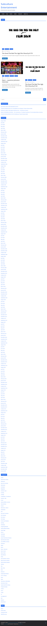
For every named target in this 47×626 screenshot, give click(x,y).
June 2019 (3, 280)
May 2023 (3, 194)
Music (11, 13)
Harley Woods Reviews (5, 528)
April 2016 (3, 352)
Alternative (3, 485)
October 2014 (3, 386)
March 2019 (3, 286)
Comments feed (4, 612)
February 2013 (3, 423)
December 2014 (4, 382)
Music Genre (3, 551)
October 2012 (3, 431)
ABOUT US (26, 13)
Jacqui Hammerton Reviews (6, 537)
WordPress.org (4, 614)
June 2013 (3, 416)
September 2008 (4, 467)
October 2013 (3, 408)
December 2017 (4, 314)
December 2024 (4, 158)
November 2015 (4, 361)
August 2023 (3, 188)
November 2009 (4, 463)
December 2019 (4, 271)
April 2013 (3, 420)
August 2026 (3, 120)
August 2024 (3, 166)
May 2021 (3, 239)
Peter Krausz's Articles (5, 560)
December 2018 (4, 292)
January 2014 (3, 403)
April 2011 (3, 454)
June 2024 (3, 169)
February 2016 (3, 356)
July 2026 (2, 122)
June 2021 (3, 237)
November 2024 (4, 160)
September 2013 (4, 410)
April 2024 (3, 173)
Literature (3, 543)
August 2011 (3, 450)
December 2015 (4, 359)
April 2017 (3, 329)
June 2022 (3, 214)
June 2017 (3, 326)
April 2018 (3, 307)
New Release (3, 554)
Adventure (3, 481)
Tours (2, 590)
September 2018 (4, 297)
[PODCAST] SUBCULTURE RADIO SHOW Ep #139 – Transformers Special (14, 110)
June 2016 (3, 348)
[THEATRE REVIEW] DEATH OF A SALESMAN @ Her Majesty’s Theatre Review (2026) (16, 108)
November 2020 (4, 250)
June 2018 (3, 303)
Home (3, 13)
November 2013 (4, 407)
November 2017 (4, 316)
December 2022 (4, 203)
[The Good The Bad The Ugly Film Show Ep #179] (23, 34)
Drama (2, 505)
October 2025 (3, 139)
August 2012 (3, 435)
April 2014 (3, 397)
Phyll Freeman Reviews (5, 562)
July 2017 (2, 324)
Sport (2, 577)
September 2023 (4, 186)
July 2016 (2, 346)
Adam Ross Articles (4, 479)
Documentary (3, 504)
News (15, 13)
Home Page (3, 530)
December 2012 (4, 427)
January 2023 (3, 201)
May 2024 (3, 171)
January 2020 (3, 269)
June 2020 (3, 260)
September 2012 (4, 433)
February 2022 (3, 222)
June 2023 (3, 192)
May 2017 (3, 327)
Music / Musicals (4, 549)
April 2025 (3, 150)
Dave (9, 51)
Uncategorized (3, 596)
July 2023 (2, 190)
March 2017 (3, 331)
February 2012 (3, 442)
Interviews (3, 534)
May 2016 (3, 350)
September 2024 (4, 164)
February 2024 (3, 177)
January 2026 (3, 134)
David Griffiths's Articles (5, 502)
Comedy (2, 492)
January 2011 (3, 459)
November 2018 (4, 294)
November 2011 (4, 446)
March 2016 (3, 354)
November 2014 (4, 384)
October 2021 (3, 230)
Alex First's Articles (4, 483)
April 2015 (3, 374)
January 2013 (3, 425)
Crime (2, 500)
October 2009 (3, 465)
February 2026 (3, 132)
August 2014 (3, 390)
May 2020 (3, 262)
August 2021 (3, 233)
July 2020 (2, 258)
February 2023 (3, 199)
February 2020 (3, 267)
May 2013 (3, 418)
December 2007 (4, 469)
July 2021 (2, 235)
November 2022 (4, 205)
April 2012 (3, 440)
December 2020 (4, 248)
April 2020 (3, 263)
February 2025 (3, 154)
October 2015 (3, 363)
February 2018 (3, 310)
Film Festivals (3, 515)
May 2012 (3, 439)
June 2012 (3, 437)
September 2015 (4, 365)
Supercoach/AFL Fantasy (5, 584)
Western (2, 600)
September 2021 (4, 231)
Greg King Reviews (4, 526)
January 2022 (3, 224)
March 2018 (3, 309)
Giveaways (3, 524)
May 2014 (3, 395)
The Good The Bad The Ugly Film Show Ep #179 (17, 53)
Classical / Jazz (3, 490)
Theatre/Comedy (4, 586)
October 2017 (3, 318)
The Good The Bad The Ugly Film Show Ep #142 (34, 85)
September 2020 (4, 254)
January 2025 (3, 156)
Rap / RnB (3, 568)
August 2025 (3, 143)
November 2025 (4, 137)
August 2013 (3, 412)
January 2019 (3, 290)
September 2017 (4, 320)
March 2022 (3, 220)
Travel (2, 592)
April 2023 (3, 196)
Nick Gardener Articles (5, 558)
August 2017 (3, 322)
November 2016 (4, 339)
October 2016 (3, 341)
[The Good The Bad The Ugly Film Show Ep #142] (35, 70)
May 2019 (3, 282)
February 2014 (3, 401)
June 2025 (3, 147)
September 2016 (4, 342)
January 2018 (3, 312)
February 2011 (3, 457)
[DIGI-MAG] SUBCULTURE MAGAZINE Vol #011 (9, 106)
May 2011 (3, 452)
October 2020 (3, 252)
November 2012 (4, 429)
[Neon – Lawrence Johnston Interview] (12, 68)
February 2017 (3, 333)
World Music (3, 601)
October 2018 (3, 295)
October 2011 (3, 448)
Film (7, 13)
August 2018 (3, 299)
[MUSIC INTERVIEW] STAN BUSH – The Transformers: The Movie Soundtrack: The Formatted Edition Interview (22, 112)
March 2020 (3, 265)
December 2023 (4, 181)
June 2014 (3, 393)
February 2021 (3, 245)
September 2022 (4, 209)
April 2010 (3, 461)
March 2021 (3, 243)
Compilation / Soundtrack (6, 496)
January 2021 (3, 246)
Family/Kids (3, 509)
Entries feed (3, 610)
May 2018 (3, 305)
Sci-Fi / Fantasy (4, 575)
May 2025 (3, 149)
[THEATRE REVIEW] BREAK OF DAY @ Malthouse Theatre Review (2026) (14, 114)
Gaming (2, 522)
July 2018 (2, 301)
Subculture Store (4, 583)
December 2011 (4, 444)
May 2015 (3, 373)
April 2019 (3, 284)
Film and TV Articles (4, 513)
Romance (2, 571)
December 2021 (4, 226)
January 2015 (3, 380)
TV (1, 594)
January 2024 (3, 179)
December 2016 (4, 337)
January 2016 (3, 358)
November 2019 (4, 273)
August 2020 (3, 256)
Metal (2, 545)
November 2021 (4, 228)
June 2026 (3, 124)
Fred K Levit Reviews (5, 520)
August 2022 (3, 211)
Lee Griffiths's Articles (5, 541)
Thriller (2, 588)
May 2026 (3, 126)
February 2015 (3, 378)
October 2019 (3, 275)
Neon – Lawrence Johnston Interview (11, 81)
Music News (3, 552)
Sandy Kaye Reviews (5, 573)
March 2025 (3, 152)
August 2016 (3, 344)
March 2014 (3, 399)
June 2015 (3, 371)
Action (2, 477)
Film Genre (3, 517)
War (1, 598)
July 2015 (2, 369)
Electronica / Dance (4, 507)
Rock (2, 569)
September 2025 (4, 141)
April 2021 (3, 241)
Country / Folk (3, 498)
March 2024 (3, 175)
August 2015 (3, 367)
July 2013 (2, 414)
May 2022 (3, 216)
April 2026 (3, 128)
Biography (3, 488)
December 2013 (4, 405)
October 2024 (3, 162)
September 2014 (4, 388)
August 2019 (3, 277)
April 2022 (3, 218)
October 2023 (3, 184)
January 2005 (3, 471)
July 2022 (2, 213)
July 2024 (2, 167)
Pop (1, 566)
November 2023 (4, 182)
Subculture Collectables (5, 581)
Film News (3, 519)
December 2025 (4, 135)
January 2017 (3, 335)
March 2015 (3, 376)
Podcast (20, 13)
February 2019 (3, 288)
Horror (2, 532)
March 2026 (3, 130)
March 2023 (3, 198)
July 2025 (2, 145)
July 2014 (2, 391)
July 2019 (2, 278)
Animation (3, 487)
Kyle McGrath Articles (5, 539)
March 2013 (3, 422)
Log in (2, 608)
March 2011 (3, 455)
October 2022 (3, 207)
